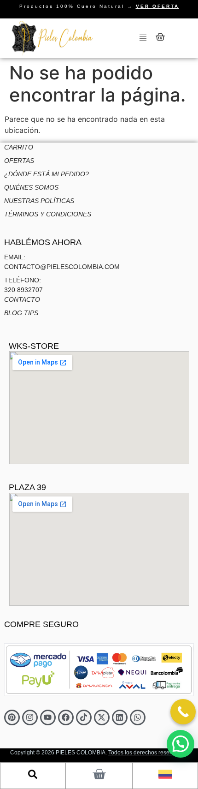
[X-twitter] (102, 717)
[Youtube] (48, 717)
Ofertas (19, 160)
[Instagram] (30, 717)
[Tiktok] (84, 717)
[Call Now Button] (183, 711)
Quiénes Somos (31, 187)
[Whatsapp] (138, 717)
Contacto (22, 299)
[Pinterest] (12, 717)
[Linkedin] (120, 717)
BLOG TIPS (21, 313)
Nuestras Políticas (39, 200)
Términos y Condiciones (47, 214)
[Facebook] (66, 717)
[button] (180, 744)
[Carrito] (160, 37)
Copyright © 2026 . (99, 752)
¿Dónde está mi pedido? (46, 174)
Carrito (18, 147)
